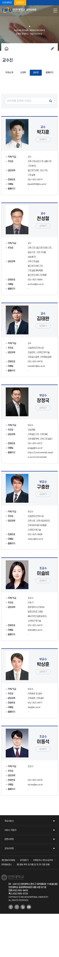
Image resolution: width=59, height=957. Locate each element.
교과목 (23, 72)
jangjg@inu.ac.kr (35, 448)
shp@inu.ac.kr (34, 707)
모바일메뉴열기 (55, 10)
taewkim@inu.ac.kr (36, 366)
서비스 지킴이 (10, 830)
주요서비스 (9, 821)
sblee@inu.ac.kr (35, 630)
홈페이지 (49, 72)
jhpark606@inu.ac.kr (37, 184)
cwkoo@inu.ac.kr (35, 539)
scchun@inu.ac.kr (36, 284)
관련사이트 (9, 839)
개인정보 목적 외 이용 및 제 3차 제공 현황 (33, 864)
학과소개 (9, 72)
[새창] (10, 907)
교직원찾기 (24, 860)
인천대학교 (7, 2)
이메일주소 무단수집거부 (43, 860)
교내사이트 (9, 848)
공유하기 (52, 48)
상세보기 (43, 139)
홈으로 (6, 48)
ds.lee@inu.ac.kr (35, 784)
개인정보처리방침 (8, 860)
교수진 (36, 72)
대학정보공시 (6, 864)
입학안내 (20, 2)
